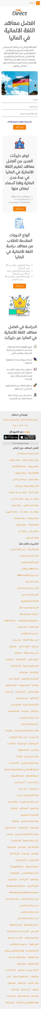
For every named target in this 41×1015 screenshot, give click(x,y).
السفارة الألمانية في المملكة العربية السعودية (21, 770)
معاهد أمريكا (34, 492)
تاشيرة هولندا (33, 744)
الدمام (20, 425)
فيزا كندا (19, 757)
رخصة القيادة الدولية (21, 977)
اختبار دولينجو (22, 627)
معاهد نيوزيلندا (14, 460)
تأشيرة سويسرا (33, 970)
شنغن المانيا (25, 990)
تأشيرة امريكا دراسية (31, 705)
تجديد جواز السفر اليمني (30, 899)
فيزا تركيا (35, 685)
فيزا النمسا (11, 744)
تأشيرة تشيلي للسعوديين (29, 556)
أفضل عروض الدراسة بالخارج (28, 454)
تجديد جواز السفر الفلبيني (29, 718)
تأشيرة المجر (23, 880)
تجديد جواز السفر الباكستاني (28, 918)
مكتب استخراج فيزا (31, 757)
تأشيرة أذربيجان (33, 886)
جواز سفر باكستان (12, 899)
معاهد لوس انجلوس (31, 505)
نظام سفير (35, 931)
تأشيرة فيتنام (23, 828)
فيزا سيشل (17, 640)
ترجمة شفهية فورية (31, 925)
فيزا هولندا (35, 977)
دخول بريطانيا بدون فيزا (30, 724)
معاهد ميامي (34, 531)
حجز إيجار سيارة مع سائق (29, 614)
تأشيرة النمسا (10, 970)
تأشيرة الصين (20, 692)
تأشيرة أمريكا (16, 666)
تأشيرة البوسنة (21, 860)
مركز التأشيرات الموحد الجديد (28, 795)
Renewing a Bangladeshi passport (24, 893)
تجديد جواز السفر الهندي (18, 737)
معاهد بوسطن (19, 518)
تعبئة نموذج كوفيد (31, 938)
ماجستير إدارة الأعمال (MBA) (28, 575)
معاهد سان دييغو (32, 499)
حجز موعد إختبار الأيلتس (30, 634)
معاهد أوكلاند (33, 525)
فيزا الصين (35, 750)
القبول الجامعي (24, 647)
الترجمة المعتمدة (32, 951)
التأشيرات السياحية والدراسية (18, 931)
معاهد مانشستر (17, 499)
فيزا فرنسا (25, 711)
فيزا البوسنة (21, 744)
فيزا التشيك (34, 672)
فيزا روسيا (25, 854)
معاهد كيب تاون (32, 538)
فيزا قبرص (22, 847)
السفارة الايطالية (32, 776)
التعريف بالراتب (33, 659)
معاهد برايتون (21, 525)
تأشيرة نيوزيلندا (24, 685)
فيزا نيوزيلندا (14, 873)
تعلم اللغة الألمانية (19, 467)
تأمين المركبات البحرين (30, 595)
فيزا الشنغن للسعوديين (30, 763)
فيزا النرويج (34, 808)
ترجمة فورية (34, 789)
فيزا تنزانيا (35, 647)
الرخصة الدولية (10, 828)
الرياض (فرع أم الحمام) (29, 420)
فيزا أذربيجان (12, 880)
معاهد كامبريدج (11, 512)
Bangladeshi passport (15, 886)
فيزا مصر (9, 834)
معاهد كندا (24, 512)
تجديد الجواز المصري (18, 549)
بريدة (15, 425)
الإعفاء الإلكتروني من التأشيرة (28, 1003)
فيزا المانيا (9, 692)
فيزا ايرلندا (8, 731)
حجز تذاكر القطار (10, 621)
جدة (26, 425)
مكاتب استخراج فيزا (15, 938)
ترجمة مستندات (33, 782)
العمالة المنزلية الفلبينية (30, 601)
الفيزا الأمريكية (33, 549)
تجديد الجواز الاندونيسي (30, 873)
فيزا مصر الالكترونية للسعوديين (27, 834)
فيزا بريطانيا (21, 964)
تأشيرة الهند (34, 698)
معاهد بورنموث (33, 518)
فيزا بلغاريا (18, 653)
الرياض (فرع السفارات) (11, 420)
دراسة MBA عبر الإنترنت (30, 569)
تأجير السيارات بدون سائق (29, 608)
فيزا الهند (35, 990)
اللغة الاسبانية (33, 473)
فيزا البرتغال (23, 672)
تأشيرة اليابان (21, 659)
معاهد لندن (22, 531)
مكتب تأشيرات (33, 983)
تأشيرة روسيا (16, 705)
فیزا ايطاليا (35, 711)
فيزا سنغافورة (33, 957)
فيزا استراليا (11, 847)
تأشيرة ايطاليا (23, 750)
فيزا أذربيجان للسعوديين (30, 815)
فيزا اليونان (12, 983)
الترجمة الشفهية (16, 925)
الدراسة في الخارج (20, 480)
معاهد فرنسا (13, 802)
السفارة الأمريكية (17, 776)
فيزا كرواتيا (22, 983)
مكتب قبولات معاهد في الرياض (27, 486)
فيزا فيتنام (10, 659)
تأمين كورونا (34, 627)
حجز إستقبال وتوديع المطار (28, 621)
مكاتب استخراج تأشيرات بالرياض (26, 731)
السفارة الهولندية (17, 867)
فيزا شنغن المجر (22, 698)
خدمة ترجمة (23, 789)
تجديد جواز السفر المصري (29, 905)
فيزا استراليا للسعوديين (30, 821)
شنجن (8, 977)
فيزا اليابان (15, 821)
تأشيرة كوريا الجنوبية (31, 666)
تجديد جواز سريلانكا (31, 653)
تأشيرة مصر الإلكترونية (30, 679)
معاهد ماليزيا (34, 480)
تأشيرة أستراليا (33, 847)
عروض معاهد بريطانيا (30, 460)
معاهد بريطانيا (33, 467)
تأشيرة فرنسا (14, 763)
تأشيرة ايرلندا (16, 841)
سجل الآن (20, 127)
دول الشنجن (11, 996)
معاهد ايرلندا (16, 505)
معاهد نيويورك (20, 473)
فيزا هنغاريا (34, 880)
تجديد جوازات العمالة (31, 640)
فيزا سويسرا (34, 737)
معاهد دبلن (34, 512)
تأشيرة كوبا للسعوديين (30, 562)
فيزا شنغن (35, 996)
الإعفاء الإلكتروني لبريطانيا (14, 951)
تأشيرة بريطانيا (33, 964)
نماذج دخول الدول (32, 582)
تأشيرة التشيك (13, 711)
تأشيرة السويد (14, 679)
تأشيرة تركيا (10, 1003)
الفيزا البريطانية (11, 685)
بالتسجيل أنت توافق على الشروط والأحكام (20, 122)
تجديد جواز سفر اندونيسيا (29, 802)
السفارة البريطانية (32, 867)
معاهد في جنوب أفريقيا (18, 492)
